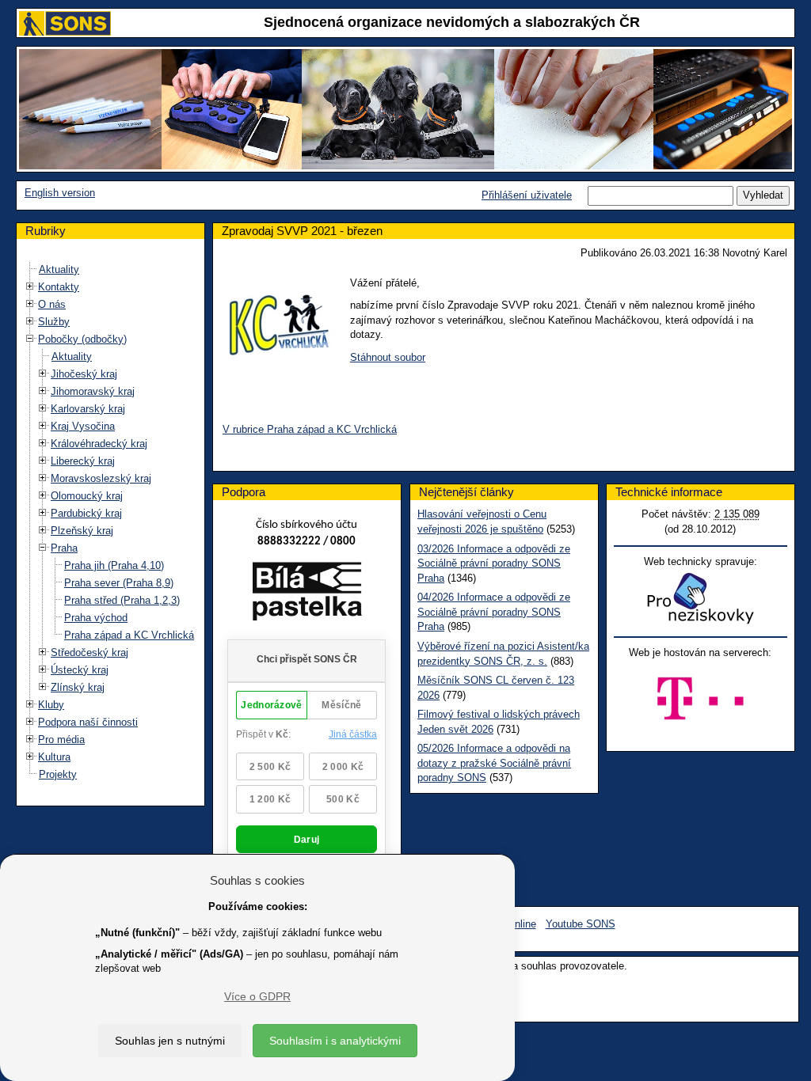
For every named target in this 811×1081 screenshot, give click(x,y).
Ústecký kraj (80, 670)
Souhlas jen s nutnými (170, 1040)
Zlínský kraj (78, 687)
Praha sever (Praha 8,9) (118, 583)
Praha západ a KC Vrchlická (129, 635)
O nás (52, 304)
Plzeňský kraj (82, 531)
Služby (54, 322)
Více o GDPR (257, 996)
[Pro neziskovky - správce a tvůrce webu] (700, 598)
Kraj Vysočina (83, 426)
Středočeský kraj (89, 652)
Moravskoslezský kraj (101, 478)
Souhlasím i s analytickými (335, 1040)
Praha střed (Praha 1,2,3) (122, 600)
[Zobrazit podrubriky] (30, 286)
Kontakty (58, 287)
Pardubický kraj (86, 513)
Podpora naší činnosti (88, 722)
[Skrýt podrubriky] (30, 338)
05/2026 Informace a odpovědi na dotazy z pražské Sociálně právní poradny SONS (494, 762)
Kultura (54, 757)
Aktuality (59, 269)
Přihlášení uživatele (527, 195)
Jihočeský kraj (84, 374)
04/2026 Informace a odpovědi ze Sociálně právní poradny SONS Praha (493, 611)
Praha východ (96, 618)
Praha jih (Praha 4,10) (114, 565)
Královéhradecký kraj (99, 443)
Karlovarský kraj (88, 409)
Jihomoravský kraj (93, 391)
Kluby (51, 705)
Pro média (61, 739)
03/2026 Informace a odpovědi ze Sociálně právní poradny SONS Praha (493, 563)
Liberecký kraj (83, 461)
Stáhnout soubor (387, 357)
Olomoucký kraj (87, 496)
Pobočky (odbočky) (82, 339)
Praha (64, 548)
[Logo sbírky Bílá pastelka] (306, 594)
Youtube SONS (580, 924)
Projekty (58, 774)
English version (60, 193)
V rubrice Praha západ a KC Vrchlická (310, 429)
